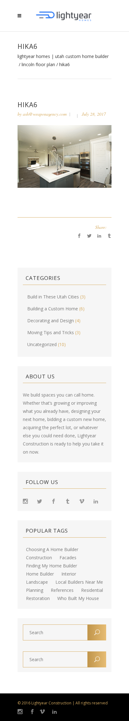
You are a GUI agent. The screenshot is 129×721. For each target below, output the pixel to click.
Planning (34, 590)
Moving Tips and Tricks (50, 332)
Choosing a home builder (52, 549)
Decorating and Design (50, 321)
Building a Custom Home (52, 309)
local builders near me (79, 582)
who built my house (78, 598)
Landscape (37, 582)
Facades (67, 557)
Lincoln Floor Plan (38, 64)
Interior (68, 574)
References (62, 590)
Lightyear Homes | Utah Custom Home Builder (63, 56)
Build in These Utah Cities (53, 297)
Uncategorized (42, 344)
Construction (39, 557)
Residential (92, 590)
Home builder (40, 574)
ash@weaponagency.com (45, 114)
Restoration (38, 598)
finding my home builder (51, 566)
